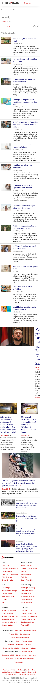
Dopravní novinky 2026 (29, 616)
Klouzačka (28, 644)
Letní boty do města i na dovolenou (22, 166)
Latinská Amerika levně (9, 622)
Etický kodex (20, 672)
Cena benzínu (25, 634)
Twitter (14, 670)
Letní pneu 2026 (26, 610)
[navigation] (2, 3)
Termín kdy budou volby (10, 574)
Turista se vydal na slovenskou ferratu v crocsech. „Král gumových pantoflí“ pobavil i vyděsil (18, 483)
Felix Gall (24, 577)
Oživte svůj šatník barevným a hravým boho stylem (24, 206)
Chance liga (6, 588)
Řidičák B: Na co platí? (28, 619)
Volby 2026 (5, 565)
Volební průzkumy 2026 (10, 568)
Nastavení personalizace (26, 674)
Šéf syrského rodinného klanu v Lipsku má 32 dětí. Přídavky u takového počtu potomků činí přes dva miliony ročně (8, 424)
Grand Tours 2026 (27, 580)
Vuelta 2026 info (26, 565)
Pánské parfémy (19, 662)
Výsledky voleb (7, 571)
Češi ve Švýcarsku (8, 619)
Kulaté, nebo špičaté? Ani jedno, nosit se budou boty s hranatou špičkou (25, 124)
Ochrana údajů (31, 672)
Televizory (18, 658)
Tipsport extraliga (7, 593)
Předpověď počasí (30, 630)
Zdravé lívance (26, 593)
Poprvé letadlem (7, 613)
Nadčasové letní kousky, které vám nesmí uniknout (24, 247)
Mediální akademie (8, 672)
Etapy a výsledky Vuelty (29, 568)
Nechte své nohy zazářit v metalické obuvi (22, 145)
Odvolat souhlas (10, 674)
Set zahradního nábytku (11, 648)
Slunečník (19, 644)
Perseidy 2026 (13, 634)
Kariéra (27, 670)
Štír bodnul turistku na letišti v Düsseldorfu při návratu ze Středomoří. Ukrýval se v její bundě (28, 424)
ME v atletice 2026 (8, 596)
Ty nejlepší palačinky (28, 588)
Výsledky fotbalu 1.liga (9, 590)
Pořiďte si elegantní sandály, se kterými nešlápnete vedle (25, 226)
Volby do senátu (7, 577)
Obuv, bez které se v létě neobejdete (22, 287)
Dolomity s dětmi (7, 625)
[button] (6, 40)
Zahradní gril (25, 648)
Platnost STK (25, 625)
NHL (3, 602)
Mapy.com (18, 630)
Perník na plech (26, 602)
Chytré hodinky (28, 658)
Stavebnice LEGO (8, 655)
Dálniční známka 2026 (28, 613)
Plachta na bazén (27, 641)
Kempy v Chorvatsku (9, 610)
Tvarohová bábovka (28, 596)
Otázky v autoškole (27, 622)
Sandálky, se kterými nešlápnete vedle (25, 267)
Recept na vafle (26, 599)
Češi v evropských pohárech (19, 637)
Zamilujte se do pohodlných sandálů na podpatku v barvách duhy (25, 101)
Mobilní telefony (27, 651)
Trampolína (11, 644)
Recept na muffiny (27, 590)
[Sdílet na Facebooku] (34, 26)
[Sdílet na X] (38, 26)
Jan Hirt (23, 571)
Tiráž (33, 670)
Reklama (21, 670)
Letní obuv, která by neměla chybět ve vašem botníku (23, 186)
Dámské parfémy (21, 655)
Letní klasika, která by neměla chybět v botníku (24, 308)
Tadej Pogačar (26, 574)
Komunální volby (7, 580)
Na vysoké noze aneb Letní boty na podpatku (25, 60)
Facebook (6, 670)
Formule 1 (5, 599)
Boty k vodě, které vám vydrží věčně (24, 39)
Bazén (18, 641)
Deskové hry (9, 658)
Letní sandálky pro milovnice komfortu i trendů (24, 80)
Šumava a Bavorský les (9, 616)
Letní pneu (32, 655)
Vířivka (33, 648)
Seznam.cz (27, 3)
